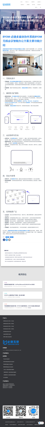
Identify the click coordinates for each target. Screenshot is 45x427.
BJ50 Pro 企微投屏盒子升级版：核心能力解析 (13, 255)
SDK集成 (28, 4)
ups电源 (20, 350)
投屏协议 (20, 101)
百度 (13, 350)
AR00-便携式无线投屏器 (7, 336)
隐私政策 (6, 424)
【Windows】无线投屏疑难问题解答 (9, 372)
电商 (36, 7)
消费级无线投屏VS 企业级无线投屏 (9, 385)
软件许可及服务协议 (30, 424)
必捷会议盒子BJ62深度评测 (7, 386)
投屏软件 (28, 102)
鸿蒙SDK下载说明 (37, 424)
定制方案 (22, 4)
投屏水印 (14, 178)
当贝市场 (6, 350)
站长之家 (9, 350)
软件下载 (33, 4)
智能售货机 (11, 350)
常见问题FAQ (5, 377)
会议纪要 (15, 143)
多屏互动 (14, 138)
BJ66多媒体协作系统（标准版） (8, 328)
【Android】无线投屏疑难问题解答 (9, 374)
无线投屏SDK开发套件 (7, 334)
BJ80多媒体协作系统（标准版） (8, 323)
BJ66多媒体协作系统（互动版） (8, 326)
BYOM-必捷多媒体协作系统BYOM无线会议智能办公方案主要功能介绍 (22, 41)
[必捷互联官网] (6, 4)
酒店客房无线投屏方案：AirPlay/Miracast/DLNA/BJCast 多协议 (19, 284)
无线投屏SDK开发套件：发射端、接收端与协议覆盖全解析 (15, 259)
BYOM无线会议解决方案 (15, 81)
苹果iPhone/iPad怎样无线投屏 (8, 361)
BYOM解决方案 (15, 96)
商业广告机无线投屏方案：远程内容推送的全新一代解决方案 (15, 261)
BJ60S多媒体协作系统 (7, 331)
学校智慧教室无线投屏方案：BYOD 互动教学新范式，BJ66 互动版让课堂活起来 (18, 257)
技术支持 (39, 4)
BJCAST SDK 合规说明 (21, 424)
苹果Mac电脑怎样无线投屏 (8, 364)
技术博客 (5, 282)
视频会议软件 (37, 96)
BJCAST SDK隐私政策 (13, 424)
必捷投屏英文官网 (16, 350)
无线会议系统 (25, 87)
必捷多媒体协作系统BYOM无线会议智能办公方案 (13, 48)
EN (40, 7)
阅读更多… (30, 307)
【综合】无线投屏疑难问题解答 (8, 369)
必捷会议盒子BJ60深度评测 (7, 387)
